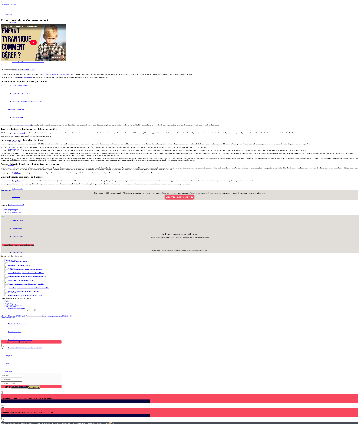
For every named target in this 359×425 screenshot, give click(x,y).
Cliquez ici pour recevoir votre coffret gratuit (18, 245)
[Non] (113, 423)
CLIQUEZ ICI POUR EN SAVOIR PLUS (179, 197)
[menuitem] (183, 308)
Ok (111, 423)
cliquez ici (28, 69)
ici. (208, 250)
